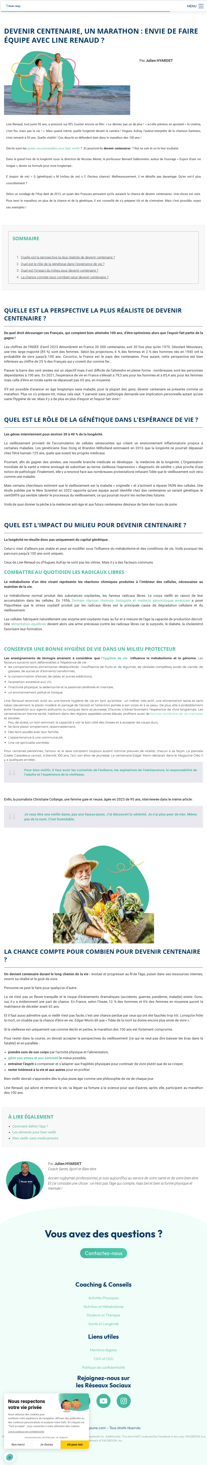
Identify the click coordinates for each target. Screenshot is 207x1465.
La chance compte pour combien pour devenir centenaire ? (65, 277)
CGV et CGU (103, 1358)
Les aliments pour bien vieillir (34, 1132)
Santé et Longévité (103, 1323)
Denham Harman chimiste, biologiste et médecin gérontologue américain (131, 600)
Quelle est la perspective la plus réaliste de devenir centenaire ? (68, 257)
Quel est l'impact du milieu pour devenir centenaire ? (59, 270)
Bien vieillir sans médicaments (35, 1138)
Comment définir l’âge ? (30, 1126)
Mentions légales (103, 1350)
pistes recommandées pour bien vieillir (53, 148)
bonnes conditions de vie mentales (176, 714)
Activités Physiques (103, 1298)
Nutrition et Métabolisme (104, 1306)
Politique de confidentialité (103, 1367)
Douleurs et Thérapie (103, 1315)
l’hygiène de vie (114, 658)
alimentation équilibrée (28, 624)
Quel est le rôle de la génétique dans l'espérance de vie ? (63, 264)
